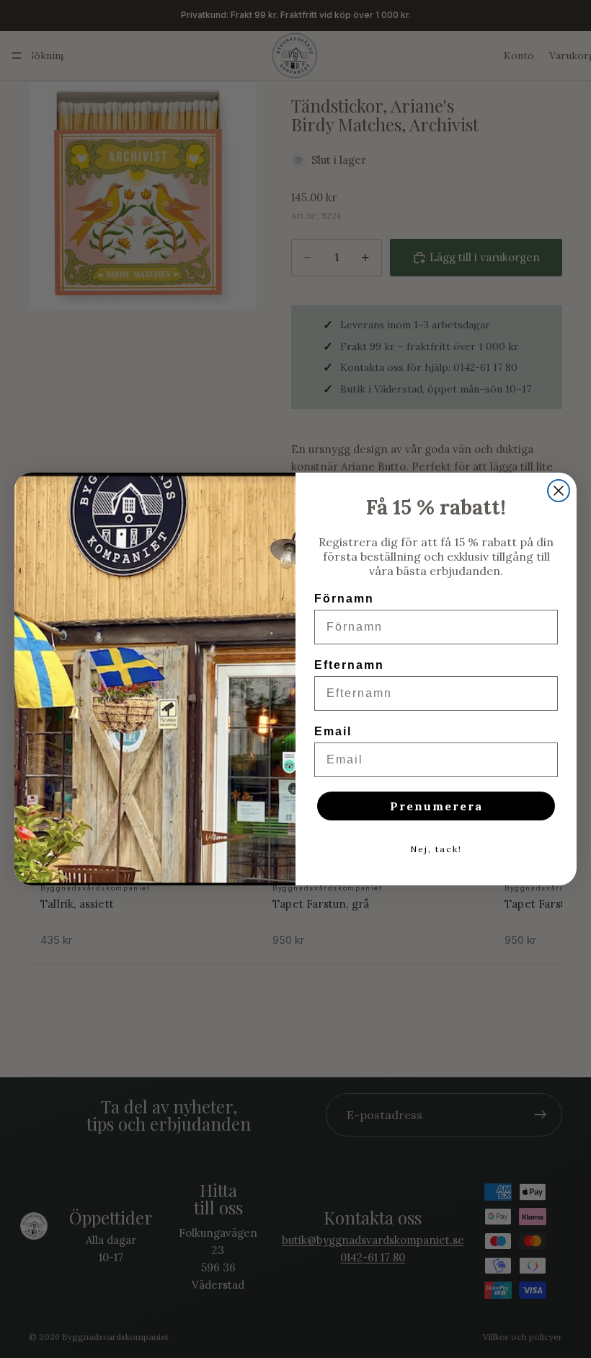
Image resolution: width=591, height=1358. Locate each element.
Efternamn (349, 665)
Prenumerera (436, 806)
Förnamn (344, 598)
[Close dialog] (558, 490)
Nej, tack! (436, 849)
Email (333, 731)
